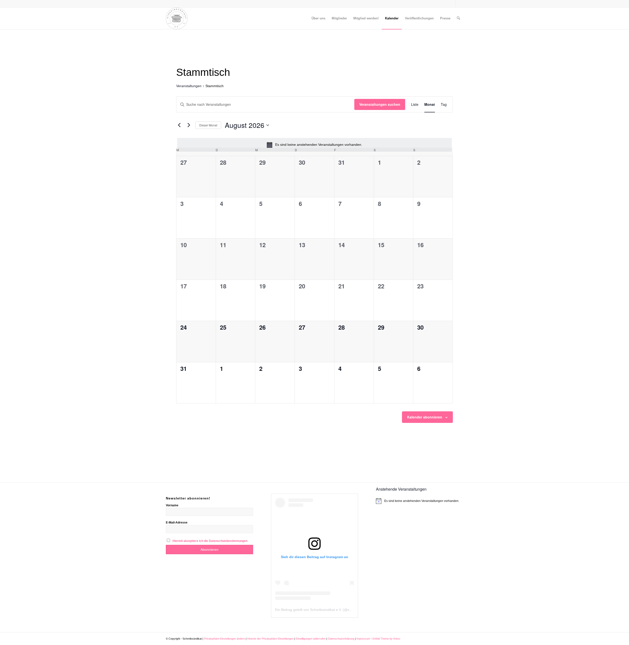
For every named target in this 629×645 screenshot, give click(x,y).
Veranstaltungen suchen (379, 104)
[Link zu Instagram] (452, 3)
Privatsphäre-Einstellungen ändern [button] (224, 638)
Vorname (172, 505)
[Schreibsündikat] (176, 18)
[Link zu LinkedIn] (459, 3)
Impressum (364, 638)
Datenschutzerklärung (341, 638)
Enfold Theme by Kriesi (386, 638)
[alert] (314, 145)
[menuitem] (318, 18)
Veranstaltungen (188, 86)
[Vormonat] (179, 125)
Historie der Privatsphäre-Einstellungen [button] (270, 638)
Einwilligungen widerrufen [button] (311, 638)
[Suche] (458, 18)
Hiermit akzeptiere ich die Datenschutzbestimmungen (209, 541)
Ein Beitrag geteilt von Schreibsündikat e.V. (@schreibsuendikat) (325, 610)
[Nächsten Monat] (189, 125)
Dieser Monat (208, 125)
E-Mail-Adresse (176, 522)
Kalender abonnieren (424, 417)
